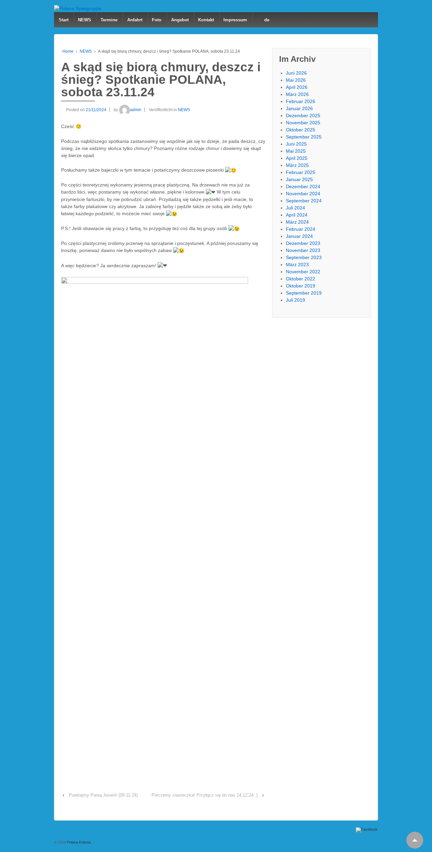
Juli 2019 (295, 300)
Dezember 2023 (303, 243)
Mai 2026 (296, 80)
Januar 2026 (299, 108)
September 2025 (304, 137)
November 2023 (303, 250)
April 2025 (296, 158)
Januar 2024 (299, 236)
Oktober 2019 (300, 286)
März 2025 (297, 165)
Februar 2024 (300, 229)
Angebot (180, 19)
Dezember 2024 (303, 186)
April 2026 (296, 87)
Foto (156, 19)
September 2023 (304, 257)
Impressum (235, 19)
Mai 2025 (296, 151)
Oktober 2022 (300, 278)
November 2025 (303, 122)
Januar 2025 (299, 179)
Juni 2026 (296, 73)
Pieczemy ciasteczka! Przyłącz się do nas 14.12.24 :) (205, 795)
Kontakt (206, 19)
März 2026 (297, 94)
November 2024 (303, 193)
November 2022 (303, 271)
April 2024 (296, 215)
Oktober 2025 (300, 129)
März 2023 (297, 264)
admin (135, 109)
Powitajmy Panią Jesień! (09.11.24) (103, 795)
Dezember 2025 (303, 115)
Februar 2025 (300, 172)
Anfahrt (134, 19)
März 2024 (297, 222)
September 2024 (304, 200)
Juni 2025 (296, 144)
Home (68, 51)
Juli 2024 (295, 207)
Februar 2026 (300, 101)
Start (64, 19)
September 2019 (304, 293)
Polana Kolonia (78, 842)
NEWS (84, 19)
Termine (109, 19)
